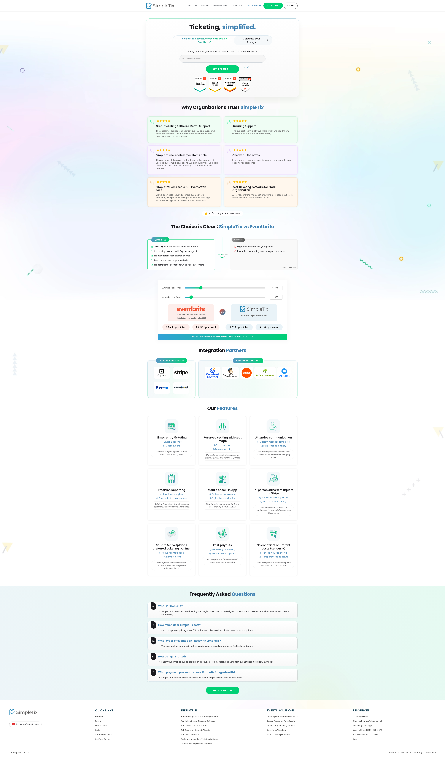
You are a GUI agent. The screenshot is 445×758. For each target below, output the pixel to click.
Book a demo (254, 5)
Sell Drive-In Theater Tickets (194, 725)
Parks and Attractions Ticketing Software (200, 739)
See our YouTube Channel (27, 724)
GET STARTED (220, 69)
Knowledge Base (360, 716)
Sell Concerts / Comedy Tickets (195, 730)
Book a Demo (101, 725)
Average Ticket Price (171, 288)
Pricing (205, 5)
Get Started (273, 5)
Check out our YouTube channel (367, 721)
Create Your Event (103, 734)
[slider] (200, 287)
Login (97, 730)
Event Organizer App (362, 725)
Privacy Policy (416, 752)
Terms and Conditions (398, 752)
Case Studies (237, 5)
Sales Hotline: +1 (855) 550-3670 (367, 730)
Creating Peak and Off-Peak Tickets (283, 716)
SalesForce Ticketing (276, 730)
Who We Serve (220, 5)
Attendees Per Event (171, 297)
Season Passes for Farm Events (281, 721)
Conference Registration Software (196, 743)
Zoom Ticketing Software (278, 734)
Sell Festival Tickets (190, 734)
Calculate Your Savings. (251, 40)
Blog (355, 739)
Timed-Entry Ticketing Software (281, 725)
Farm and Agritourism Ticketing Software (199, 716)
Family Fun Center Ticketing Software (198, 721)
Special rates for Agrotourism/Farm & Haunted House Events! (220, 337)
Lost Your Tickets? (103, 739)
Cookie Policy (430, 752)
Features (192, 5)
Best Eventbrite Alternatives (365, 734)
